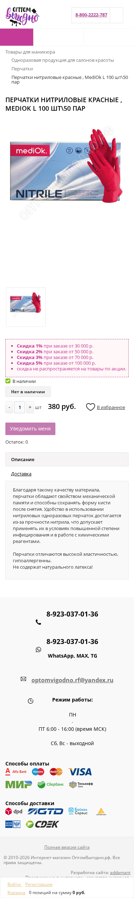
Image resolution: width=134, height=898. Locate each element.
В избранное (111, 407)
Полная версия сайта (67, 847)
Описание (22, 459)
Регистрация (39, 884)
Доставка (21, 473)
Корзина (16, 892)
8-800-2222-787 (91, 14)
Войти (15, 884)
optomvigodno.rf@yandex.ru (72, 680)
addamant (120, 872)
